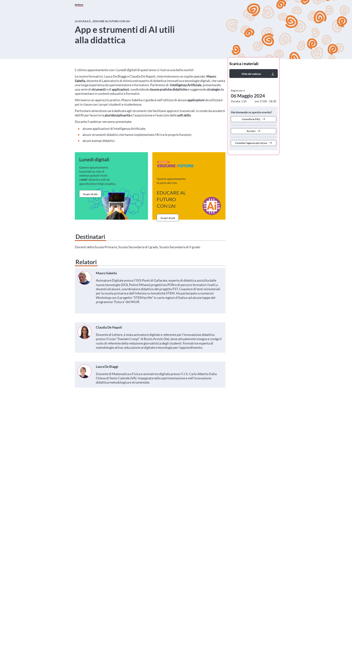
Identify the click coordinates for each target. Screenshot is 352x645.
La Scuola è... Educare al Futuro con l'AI (102, 21)
